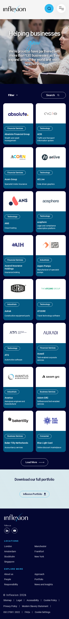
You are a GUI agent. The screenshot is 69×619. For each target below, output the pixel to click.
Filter (11, 95)
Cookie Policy (50, 600)
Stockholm (9, 556)
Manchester (40, 546)
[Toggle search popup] (49, 8)
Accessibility (33, 600)
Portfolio (38, 579)
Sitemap (7, 600)
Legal (19, 600)
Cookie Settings (42, 612)
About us (8, 574)
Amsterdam (10, 551)
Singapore (9, 561)
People (7, 579)
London (8, 546)
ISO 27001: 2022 (11, 612)
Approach (39, 574)
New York (39, 556)
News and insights (43, 584)
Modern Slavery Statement (35, 606)
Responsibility (11, 584)
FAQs (27, 612)
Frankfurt (39, 551)
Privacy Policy (10, 606)
